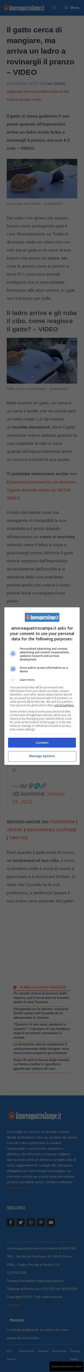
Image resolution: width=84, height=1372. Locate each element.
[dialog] (42, 686)
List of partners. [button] (64, 705)
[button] (42, 680)
